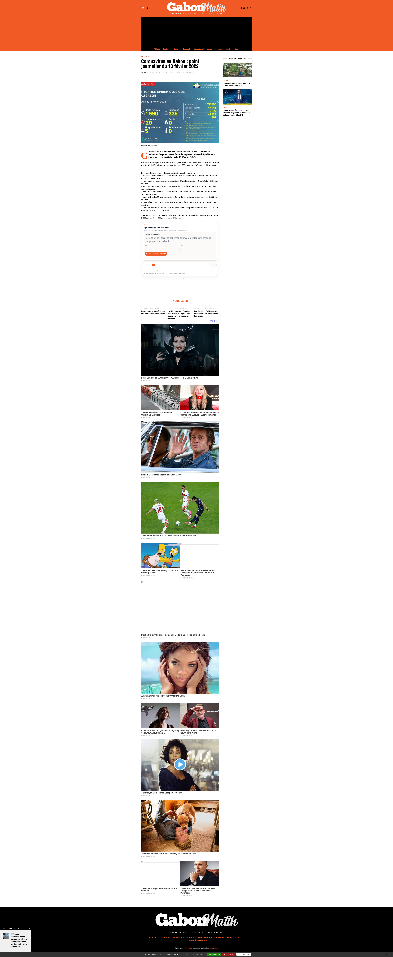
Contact (154, 937)
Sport (237, 49)
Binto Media (188, 948)
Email (182, 245)
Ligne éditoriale (197, 940)
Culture (176, 49)
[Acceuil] (247, 8)
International (199, 49)
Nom (146, 245)
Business (166, 49)
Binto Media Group (168, 278)
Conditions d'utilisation (210, 937)
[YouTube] (244, 8)
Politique (218, 49)
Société (228, 49)
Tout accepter (214, 954)
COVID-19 (145, 56)
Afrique (157, 49)
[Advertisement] (196, 31)
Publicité (166, 937)
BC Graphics (195, 278)
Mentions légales (183, 937)
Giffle (226, 107)
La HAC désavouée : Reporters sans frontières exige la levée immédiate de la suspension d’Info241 (236, 113)
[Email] (250, 8)
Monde (209, 49)
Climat (226, 80)
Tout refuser (228, 954)
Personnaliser (243, 954)
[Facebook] (241, 8)
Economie (187, 49)
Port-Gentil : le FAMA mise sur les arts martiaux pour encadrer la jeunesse (206, 314)
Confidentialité (235, 937)
